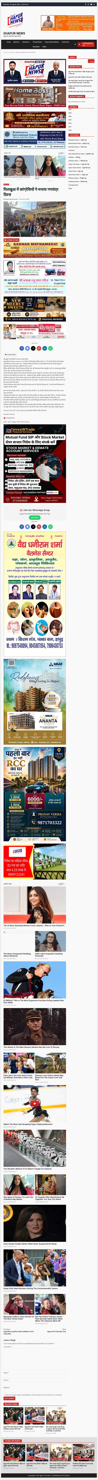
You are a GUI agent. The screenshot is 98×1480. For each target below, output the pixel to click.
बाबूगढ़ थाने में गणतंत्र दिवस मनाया (56, 1330)
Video (44, 46)
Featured (6, 184)
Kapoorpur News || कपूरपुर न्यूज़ (78, 174)
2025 (69, 113)
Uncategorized (73, 185)
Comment (8, 1347)
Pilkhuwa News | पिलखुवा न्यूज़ (77, 178)
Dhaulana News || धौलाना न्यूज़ (77, 147)
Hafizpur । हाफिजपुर (58, 1422)
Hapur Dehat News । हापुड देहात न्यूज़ (79, 168)
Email (6, 1380)
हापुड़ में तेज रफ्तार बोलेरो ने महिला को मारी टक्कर (35, 1416)
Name (6, 1373)
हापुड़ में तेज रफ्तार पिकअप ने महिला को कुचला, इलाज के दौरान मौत (13, 1416)
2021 (69, 127)
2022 (69, 123)
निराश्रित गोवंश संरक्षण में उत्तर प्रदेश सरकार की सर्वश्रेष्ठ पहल (83, 1452)
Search (72, 57)
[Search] (75, 44)
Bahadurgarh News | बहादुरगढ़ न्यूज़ (78, 143)
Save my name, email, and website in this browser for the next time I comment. (34, 1395)
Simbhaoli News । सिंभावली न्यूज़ (77, 181)
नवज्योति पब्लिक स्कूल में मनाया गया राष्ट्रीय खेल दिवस (81, 91)
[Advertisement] (67, 23)
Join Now (34, 518)
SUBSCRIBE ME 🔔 (88, 44)
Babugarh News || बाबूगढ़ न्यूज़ (77, 140)
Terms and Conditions (52, 42)
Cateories (25, 42)
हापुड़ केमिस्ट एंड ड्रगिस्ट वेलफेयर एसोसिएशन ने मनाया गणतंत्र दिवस (19, 1331)
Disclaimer (36, 46)
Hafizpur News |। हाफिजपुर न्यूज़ (77, 161)
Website (6, 1387)
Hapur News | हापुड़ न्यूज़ (75, 171)
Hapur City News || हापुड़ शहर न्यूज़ (13, 1422)
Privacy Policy (37, 42)
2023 (69, 120)
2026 (69, 109)
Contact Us (65, 42)
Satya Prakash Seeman (11, 199)
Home (9, 42)
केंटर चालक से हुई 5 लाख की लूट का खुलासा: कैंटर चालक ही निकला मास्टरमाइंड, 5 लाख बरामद (56, 1416)
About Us (16, 42)
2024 (69, 116)
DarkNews (56, 1475)
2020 (69, 130)
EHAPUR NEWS (14, 33)
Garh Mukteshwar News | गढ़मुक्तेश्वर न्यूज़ (81, 154)
